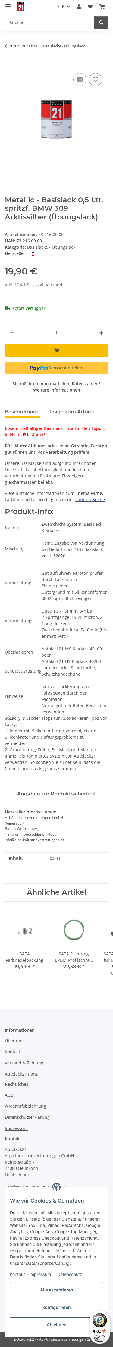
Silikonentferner (48, 731)
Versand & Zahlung (24, 1063)
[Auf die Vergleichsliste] (79, 79)
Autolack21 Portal (22, 1074)
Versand (54, 285)
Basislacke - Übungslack (51, 247)
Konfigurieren (56, 1307)
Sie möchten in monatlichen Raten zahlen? (56, 387)
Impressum (16, 1128)
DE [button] (61, 6)
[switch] (99, 1338)
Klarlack (88, 749)
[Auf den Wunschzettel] (95, 79)
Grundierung (23, 749)
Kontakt (12, 1052)
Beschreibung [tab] (22, 412)
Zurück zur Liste (23, 46)
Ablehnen (57, 1324)
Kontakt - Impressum (30, 1274)
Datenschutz (69, 1274)
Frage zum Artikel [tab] (71, 412)
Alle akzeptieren (56, 1289)
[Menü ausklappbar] (8, 4)
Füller (43, 749)
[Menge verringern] (11, 332)
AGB (9, 1095)
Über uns (14, 1040)
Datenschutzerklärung (27, 1117)
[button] (79, 7)
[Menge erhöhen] (101, 332)
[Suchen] (101, 22)
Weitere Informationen (56, 390)
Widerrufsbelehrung (25, 1106)
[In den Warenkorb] (9, 65)
